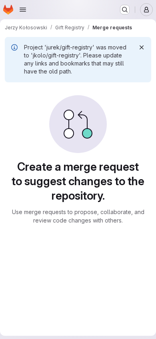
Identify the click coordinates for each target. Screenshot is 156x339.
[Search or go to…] (125, 9)
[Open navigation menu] (22, 9)
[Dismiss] (141, 47)
